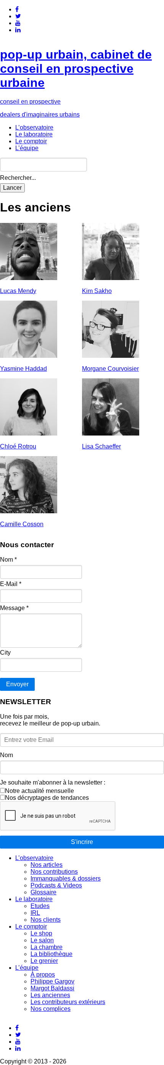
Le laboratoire (34, 134)
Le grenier (44, 961)
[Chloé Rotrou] (28, 433)
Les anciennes (50, 995)
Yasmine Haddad (23, 368)
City (5, 652)
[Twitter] (18, 16)
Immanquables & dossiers (66, 878)
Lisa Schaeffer (101, 446)
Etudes (40, 906)
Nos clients (46, 919)
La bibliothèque (51, 954)
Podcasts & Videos (56, 885)
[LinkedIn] (18, 30)
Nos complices (51, 1009)
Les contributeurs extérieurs (68, 1002)
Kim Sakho (97, 291)
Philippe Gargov (52, 981)
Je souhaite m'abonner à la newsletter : (52, 782)
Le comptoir (31, 141)
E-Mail (10, 584)
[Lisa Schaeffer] (110, 433)
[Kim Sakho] (110, 278)
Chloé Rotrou (18, 446)
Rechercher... (18, 178)
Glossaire (43, 892)
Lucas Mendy (18, 291)
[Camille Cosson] (28, 511)
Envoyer (17, 684)
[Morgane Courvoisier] (110, 355)
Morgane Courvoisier (110, 368)
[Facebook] (17, 9)
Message (14, 608)
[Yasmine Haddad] (28, 355)
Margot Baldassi (52, 988)
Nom (8, 559)
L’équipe (27, 148)
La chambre (47, 947)
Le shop (41, 933)
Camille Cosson (21, 524)
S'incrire (82, 842)
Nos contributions (54, 871)
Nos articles (47, 865)
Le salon (42, 940)
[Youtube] (18, 23)
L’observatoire (34, 127)
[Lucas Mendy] (28, 278)
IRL (35, 913)
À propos (43, 974)
